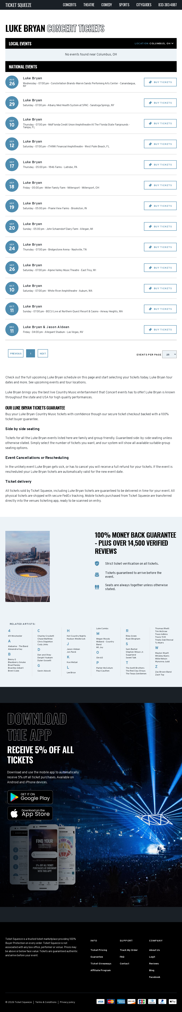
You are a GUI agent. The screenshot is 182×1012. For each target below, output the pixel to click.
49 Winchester (15, 636)
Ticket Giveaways (100, 963)
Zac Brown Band (163, 672)
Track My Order (129, 950)
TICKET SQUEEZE (18, 5)
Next (43, 353)
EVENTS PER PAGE (149, 354)
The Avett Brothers (135, 668)
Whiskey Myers (162, 656)
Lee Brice (71, 672)
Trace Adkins (161, 634)
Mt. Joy (99, 647)
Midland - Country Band (105, 643)
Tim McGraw (161, 631)
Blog (151, 970)
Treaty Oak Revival (164, 640)
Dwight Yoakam (45, 657)
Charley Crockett (46, 636)
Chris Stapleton (45, 641)
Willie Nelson (161, 658)
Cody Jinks (43, 644)
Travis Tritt (160, 637)
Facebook (154, 977)
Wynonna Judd (162, 661)
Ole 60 (99, 657)
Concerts (69, 4)
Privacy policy (67, 1002)
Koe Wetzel (72, 662)
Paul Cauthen (102, 671)
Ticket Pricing (98, 950)
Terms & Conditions (46, 1002)
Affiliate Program (100, 970)
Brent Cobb (13, 671)
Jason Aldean (73, 649)
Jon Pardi (71, 652)
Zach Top (159, 674)
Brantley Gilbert (15, 668)
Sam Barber (132, 649)
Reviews (154, 963)
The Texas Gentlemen (136, 673)
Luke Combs (102, 628)
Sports (124, 4)
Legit (152, 957)
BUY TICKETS (162, 82)
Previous (15, 353)
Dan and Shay (44, 655)
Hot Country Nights (76, 636)
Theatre (88, 4)
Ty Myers (159, 642)
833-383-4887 (167, 4)
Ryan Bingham (133, 639)
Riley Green (131, 636)
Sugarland (131, 655)
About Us (154, 950)
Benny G (12, 659)
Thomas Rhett (162, 628)
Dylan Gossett (44, 660)
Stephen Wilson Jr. (135, 652)
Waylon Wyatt (162, 653)
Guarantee (96, 957)
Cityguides (143, 4)
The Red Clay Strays (135, 671)
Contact (124, 963)
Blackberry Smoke (17, 662)
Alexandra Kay (15, 649)
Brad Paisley (14, 665)
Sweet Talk (131, 657)
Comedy (106, 4)
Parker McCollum (104, 668)
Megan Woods (103, 639)
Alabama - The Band (18, 646)
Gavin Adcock (44, 671)
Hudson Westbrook (76, 639)
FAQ (122, 957)
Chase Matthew (45, 639)
